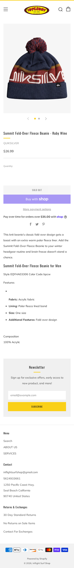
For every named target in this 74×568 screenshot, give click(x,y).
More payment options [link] (37, 209)
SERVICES (9, 453)
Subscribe (37, 406)
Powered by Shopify (37, 558)
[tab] (35, 118)
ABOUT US (10, 447)
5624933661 (11, 478)
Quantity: (8, 166)
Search (7, 441)
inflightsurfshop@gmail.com (20, 472)
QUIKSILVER (11, 143)
